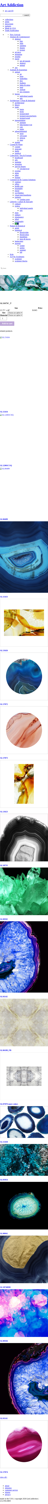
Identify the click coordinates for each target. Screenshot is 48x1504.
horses (17, 94)
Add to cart (7, 324)
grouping (18, 164)
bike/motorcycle (26, 125)
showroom (9, 24)
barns (22, 109)
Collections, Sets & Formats (21, 155)
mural (17, 59)
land (21, 87)
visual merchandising (23, 195)
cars (21, 127)
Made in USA (10, 28)
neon (22, 133)
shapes (22, 48)
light (21, 43)
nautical (18, 153)
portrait (22, 90)
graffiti (17, 142)
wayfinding (19, 193)
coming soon (25, 199)
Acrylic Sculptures (17, 257)
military (18, 215)
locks (22, 112)
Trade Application (12, 30)
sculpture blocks (21, 261)
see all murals (25, 61)
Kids (12, 254)
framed (17, 177)
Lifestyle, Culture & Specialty (21, 202)
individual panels (26, 96)
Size (3, 313)
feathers (23, 83)
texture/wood (25, 118)
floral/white (24, 232)
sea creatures (25, 92)
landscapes (19, 241)
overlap (18, 171)
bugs (21, 76)
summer (23, 250)
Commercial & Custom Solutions (23, 180)
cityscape (23, 136)
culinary (18, 204)
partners (8, 26)
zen (16, 68)
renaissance (19, 217)
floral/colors (24, 235)
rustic (17, 107)
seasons (18, 243)
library (17, 105)
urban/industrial (21, 131)
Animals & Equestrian (18, 70)
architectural (19, 103)
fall (21, 252)
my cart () (9, 11)
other (17, 175)
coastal (17, 147)
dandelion (23, 237)
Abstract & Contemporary (20, 37)
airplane (23, 123)
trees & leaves (25, 239)
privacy (8, 1494)
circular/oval (24, 169)
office (17, 184)
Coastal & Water (16, 144)
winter (22, 246)
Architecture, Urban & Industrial (22, 101)
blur (21, 41)
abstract (18, 39)
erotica (17, 206)
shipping (8, 1488)
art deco (18, 52)
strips (17, 173)
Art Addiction (11, 5)
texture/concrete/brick (28, 116)
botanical (18, 230)
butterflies (23, 79)
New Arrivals (15, 35)
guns (16, 213)
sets (21, 98)
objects (22, 138)
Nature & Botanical (17, 226)
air (21, 74)
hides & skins (25, 85)
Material (3, 315)
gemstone (18, 54)
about (7, 1486)
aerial (17, 228)
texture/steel (24, 114)
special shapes (20, 166)
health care (19, 186)
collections (9, 19)
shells (17, 151)
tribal (17, 219)
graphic (18, 57)
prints (7, 22)
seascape (18, 149)
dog (21, 81)
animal (22, 65)
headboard (19, 158)
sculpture (18, 259)
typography (19, 221)
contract (18, 182)
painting (23, 46)
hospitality (19, 188)
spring (22, 248)
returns (7, 1492)
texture (22, 50)
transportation (20, 120)
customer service (11, 1490)
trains (22, 129)
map (21, 140)
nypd (17, 224)
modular (18, 162)
